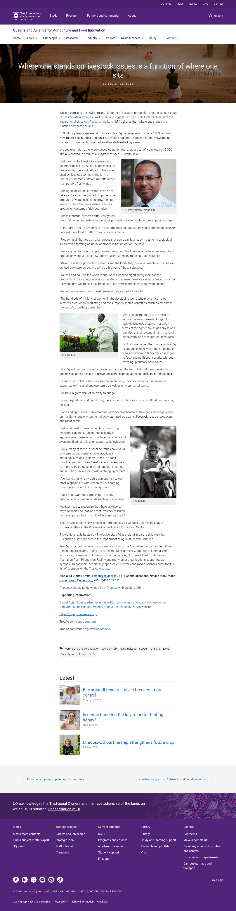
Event (165, 648)
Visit (144, 852)
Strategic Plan (64, 840)
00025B (93, 891)
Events (193, 3)
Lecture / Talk (109, 648)
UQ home (166, 3)
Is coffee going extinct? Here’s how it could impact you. (173, 779)
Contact (218, 3)
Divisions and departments (200, 857)
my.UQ (102, 834)
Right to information (82, 901)
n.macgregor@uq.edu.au (76, 580)
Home (17, 38)
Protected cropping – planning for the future (55, 779)
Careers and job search (70, 834)
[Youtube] (42, 880)
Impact (110, 38)
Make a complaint (195, 840)
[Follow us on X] (34, 880)
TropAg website (99, 568)
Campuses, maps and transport (197, 866)
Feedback (102, 901)
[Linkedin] (25, 880)
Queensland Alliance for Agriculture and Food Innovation (59, 30)
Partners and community (103, 15)
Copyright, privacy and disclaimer (32, 901)
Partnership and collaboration (82, 648)
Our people (50, 38)
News (180, 3)
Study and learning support (158, 840)
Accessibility (61, 901)
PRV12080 (116, 891)
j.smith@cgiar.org (103, 576)
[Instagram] (51, 880)
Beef (91, 654)
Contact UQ (190, 834)
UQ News (19, 846)
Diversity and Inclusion (73, 654)
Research (72, 15)
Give (205, 3)
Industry (92, 38)
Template (154, 648)
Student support (108, 852)
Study (53, 15)
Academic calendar (110, 846)
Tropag (143, 648)
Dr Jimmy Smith (132, 117)
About (132, 15)
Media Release (128, 648)
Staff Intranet (64, 846)
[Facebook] (16, 880)
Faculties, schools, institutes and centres (201, 849)
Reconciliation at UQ (64, 809)
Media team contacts (26, 834)
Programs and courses (112, 840)
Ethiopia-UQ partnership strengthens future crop (129, 742)
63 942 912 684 (67, 891)
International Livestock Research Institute (86, 121)
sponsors (105, 546)
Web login (217, 880)
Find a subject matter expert (31, 840)
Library (145, 834)
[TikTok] (60, 880)
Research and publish (155, 846)
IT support (62, 852)
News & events (130, 38)
